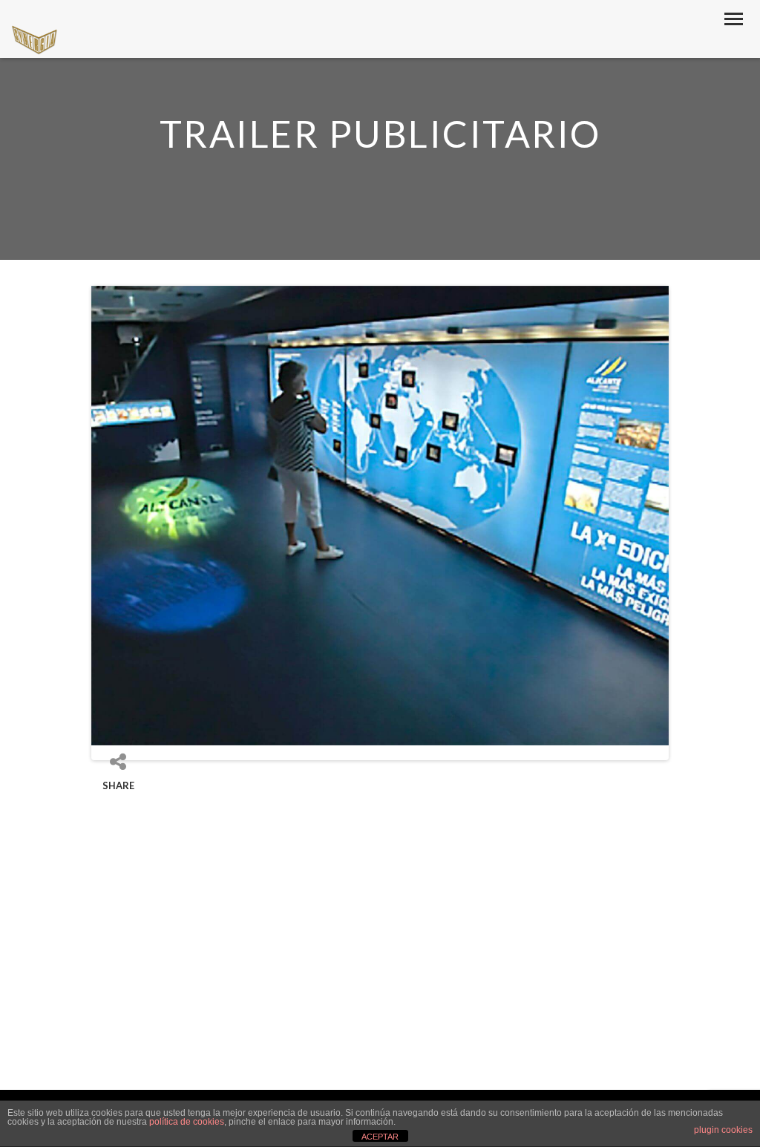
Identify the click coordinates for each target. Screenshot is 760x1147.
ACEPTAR (380, 1136)
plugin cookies (723, 1130)
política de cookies (186, 1122)
